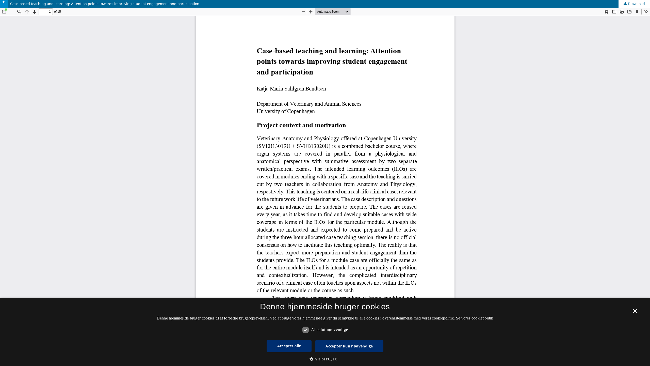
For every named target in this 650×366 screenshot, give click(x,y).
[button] (325, 359)
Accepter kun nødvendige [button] (349, 346)
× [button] (635, 312)
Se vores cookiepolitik (474, 318)
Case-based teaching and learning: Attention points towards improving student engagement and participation (104, 3)
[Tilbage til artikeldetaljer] (4, 4)
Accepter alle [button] (289, 345)
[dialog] (325, 332)
